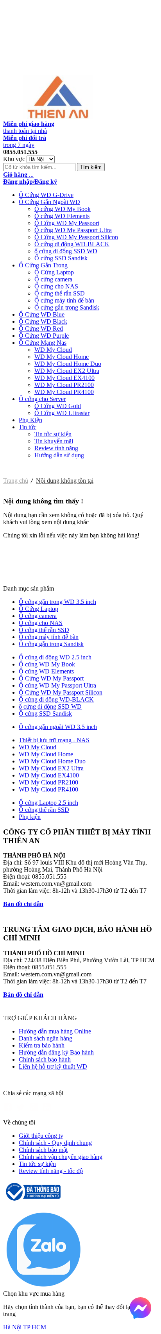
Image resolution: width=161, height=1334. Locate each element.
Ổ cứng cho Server (42, 399)
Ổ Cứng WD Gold (57, 406)
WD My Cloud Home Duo (67, 363)
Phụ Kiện (30, 420)
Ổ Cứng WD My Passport (66, 223)
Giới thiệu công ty (41, 1135)
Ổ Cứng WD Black (43, 321)
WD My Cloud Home (61, 356)
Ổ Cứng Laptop (54, 272)
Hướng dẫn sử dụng (59, 455)
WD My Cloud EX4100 (64, 377)
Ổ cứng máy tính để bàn (64, 300)
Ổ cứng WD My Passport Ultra (73, 230)
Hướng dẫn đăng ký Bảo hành (56, 1052)
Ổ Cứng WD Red (41, 328)
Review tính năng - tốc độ (51, 1170)
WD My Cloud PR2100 (64, 384)
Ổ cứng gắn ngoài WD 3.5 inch (58, 726)
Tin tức (27, 427)
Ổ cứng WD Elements (61, 216)
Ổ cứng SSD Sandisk (61, 258)
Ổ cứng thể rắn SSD (59, 293)
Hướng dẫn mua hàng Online (55, 1031)
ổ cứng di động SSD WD (65, 251)
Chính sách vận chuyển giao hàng (60, 1156)
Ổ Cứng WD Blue (41, 314)
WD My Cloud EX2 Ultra (66, 370)
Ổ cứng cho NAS (56, 286)
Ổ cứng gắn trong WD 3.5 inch (57, 601)
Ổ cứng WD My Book (62, 209)
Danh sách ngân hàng (45, 1038)
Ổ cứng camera (53, 279)
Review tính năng (56, 448)
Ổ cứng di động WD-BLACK (71, 244)
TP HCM (34, 1327)
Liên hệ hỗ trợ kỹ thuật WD (53, 1066)
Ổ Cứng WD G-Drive (46, 195)
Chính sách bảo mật (43, 1149)
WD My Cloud (53, 349)
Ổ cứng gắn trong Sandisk (66, 307)
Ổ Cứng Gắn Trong (43, 265)
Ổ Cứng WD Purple (44, 335)
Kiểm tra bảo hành (41, 1045)
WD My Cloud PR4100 (64, 392)
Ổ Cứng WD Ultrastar (61, 413)
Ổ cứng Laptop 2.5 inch (48, 802)
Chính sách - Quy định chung (55, 1142)
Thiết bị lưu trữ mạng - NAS (54, 740)
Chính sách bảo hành (45, 1059)
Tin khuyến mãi (53, 441)
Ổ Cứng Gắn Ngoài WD (49, 202)
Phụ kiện (30, 816)
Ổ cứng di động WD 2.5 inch (55, 657)
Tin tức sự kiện (53, 434)
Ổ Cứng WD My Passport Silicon (76, 237)
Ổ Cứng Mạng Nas (42, 342)
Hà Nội (12, 1327)
